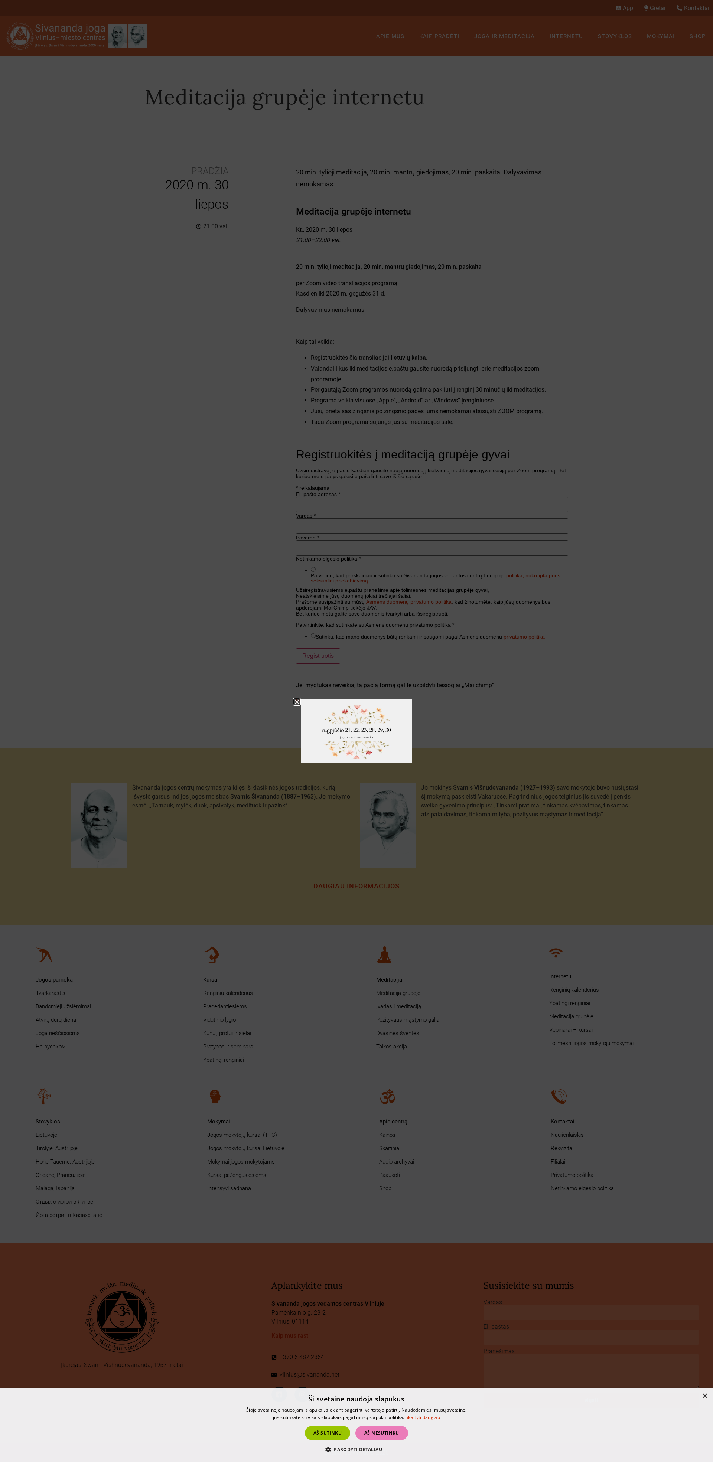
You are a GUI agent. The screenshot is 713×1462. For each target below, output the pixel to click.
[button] (356, 1449)
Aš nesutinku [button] (381, 1433)
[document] (356, 731)
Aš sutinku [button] (327, 1433)
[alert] (356, 1425)
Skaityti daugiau (423, 1417)
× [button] (704, 1396)
